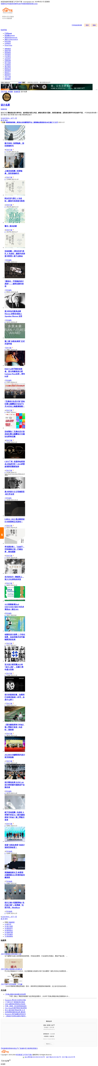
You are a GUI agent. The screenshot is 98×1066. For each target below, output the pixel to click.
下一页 (14, 118)
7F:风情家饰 (9, 936)
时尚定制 (8, 41)
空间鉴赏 (8, 55)
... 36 (10, 118)
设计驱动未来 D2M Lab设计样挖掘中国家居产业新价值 (15, 784)
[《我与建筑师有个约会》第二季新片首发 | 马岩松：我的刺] (15, 721)
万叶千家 (4, 91)
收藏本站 (4, 3)
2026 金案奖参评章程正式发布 (15, 1004)
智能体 (24, 3)
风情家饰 (8, 53)
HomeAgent (8, 45)
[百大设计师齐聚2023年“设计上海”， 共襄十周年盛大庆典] (15, 661)
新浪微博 (14, 3)
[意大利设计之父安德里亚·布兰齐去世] (15, 488)
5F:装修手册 (9, 932)
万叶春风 (8, 260)
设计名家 (8, 63)
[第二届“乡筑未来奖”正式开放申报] (15, 338)
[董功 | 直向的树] (15, 222)
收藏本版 (4, 109)
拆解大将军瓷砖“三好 (14, 954)
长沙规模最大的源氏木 (14, 969)
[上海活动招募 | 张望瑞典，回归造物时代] (15, 167)
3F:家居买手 (9, 928)
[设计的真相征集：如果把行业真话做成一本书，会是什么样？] (15, 691)
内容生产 (15, 1048)
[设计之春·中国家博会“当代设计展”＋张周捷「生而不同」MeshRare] (15, 899)
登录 (87, 25)
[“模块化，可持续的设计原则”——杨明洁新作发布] (15, 277)
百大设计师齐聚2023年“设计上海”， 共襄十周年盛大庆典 (14, 667)
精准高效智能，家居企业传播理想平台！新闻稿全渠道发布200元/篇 (29, 122)
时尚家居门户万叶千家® (24, 1054)
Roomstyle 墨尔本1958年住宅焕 (15, 1000)
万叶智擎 (55, 122)
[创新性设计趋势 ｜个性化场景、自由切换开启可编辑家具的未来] (15, 631)
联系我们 (34, 1048)
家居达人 (8, 73)
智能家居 (8, 49)
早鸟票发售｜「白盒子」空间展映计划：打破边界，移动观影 (15, 549)
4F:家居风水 (9, 930)
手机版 (9, 3)
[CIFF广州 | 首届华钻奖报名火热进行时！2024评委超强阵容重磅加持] (15, 458)
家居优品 (11, 37)
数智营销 (9, 1048)
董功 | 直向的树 (11, 226)
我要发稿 (30, 3)
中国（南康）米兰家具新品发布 (16, 1006)
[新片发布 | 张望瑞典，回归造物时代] (15, 140)
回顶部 (3, 1064)
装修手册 (8, 51)
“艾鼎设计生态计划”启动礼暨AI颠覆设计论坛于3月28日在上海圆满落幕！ (15, 403)
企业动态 (8, 59)
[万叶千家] (8, 13)
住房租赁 (8, 43)
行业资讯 (8, 57)
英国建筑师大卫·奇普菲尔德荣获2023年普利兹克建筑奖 (15, 874)
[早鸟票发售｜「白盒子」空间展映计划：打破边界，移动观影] (15, 543)
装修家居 (17, 91)
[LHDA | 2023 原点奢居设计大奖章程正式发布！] (15, 515)
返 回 (2, 120)
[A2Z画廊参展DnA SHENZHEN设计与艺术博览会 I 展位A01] (15, 601)
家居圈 (10, 35)
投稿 (94, 25)
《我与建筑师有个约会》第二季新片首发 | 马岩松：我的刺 (15, 727)
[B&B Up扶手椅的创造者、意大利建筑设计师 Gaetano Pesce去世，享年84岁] (15, 365)
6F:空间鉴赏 (9, 934)
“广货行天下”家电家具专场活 (15, 1002)
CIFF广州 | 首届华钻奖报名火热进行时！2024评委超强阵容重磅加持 (15, 464)
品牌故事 (8, 61)
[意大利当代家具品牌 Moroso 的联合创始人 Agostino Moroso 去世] (15, 308)
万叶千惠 (8, 77)
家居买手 (8, 75)
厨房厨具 (8, 71)
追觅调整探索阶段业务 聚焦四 (15, 1012)
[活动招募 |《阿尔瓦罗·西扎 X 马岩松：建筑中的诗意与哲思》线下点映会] (15, 247)
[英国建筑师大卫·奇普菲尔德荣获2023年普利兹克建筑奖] (15, 869)
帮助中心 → (49, 1044)
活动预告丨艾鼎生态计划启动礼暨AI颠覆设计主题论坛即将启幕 (15, 434)
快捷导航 (4, 30)
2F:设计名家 (9, 926)
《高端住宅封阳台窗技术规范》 (16, 1016)
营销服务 (8, 79)
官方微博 (28, 1048)
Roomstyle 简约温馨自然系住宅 (15, 1014)
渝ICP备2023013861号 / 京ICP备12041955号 (60, 1057)
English (35, 3)
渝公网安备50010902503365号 (35, 1057)
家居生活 (8, 69)
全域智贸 (8, 65)
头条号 (20, 3)
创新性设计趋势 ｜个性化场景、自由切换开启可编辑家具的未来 (15, 636)
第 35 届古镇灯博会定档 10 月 (15, 1010)
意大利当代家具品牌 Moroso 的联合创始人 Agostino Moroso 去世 (13, 313)
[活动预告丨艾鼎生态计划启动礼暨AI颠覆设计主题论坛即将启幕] (15, 428)
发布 (6, 120)
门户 (8, 33)
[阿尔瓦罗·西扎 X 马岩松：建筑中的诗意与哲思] (15, 195)
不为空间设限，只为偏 (14, 984)
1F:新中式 (8, 924)
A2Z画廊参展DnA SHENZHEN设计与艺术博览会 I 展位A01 (14, 606)
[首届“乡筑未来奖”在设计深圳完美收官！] (15, 841)
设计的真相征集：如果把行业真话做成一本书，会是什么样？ (15, 697)
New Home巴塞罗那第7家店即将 (16, 1008)
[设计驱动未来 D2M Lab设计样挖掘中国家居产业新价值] (15, 779)
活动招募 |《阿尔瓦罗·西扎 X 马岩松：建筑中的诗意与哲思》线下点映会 (15, 253)
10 (8, 118)
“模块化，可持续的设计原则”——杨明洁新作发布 (14, 283)
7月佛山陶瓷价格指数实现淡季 (15, 994)
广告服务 (21, 1048)
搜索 (20, 82)
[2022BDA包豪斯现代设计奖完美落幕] (15, 751)
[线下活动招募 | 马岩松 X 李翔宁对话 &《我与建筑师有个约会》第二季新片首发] (15, 809)
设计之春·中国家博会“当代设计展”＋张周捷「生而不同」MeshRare (14, 905)
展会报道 (8, 67)
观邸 (11, 39)
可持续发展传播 (77, 25)
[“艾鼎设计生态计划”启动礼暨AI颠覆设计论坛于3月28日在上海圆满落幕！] (15, 398)
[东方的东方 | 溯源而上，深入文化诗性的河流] (15, 573)
